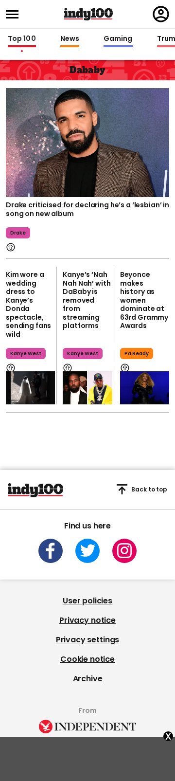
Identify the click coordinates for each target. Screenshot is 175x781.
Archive (88, 678)
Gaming (118, 39)
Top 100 (22, 39)
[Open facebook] (50, 551)
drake (18, 232)
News (69, 39)
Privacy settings (87, 639)
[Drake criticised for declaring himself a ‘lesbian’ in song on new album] (87, 141)
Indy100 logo (88, 14)
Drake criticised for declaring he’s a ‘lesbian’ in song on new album (87, 209)
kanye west (25, 353)
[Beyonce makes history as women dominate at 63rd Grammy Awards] (144, 387)
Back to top (149, 489)
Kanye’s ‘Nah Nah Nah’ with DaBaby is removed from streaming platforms (86, 300)
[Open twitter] (87, 551)
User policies (87, 600)
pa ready (136, 353)
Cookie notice (87, 659)
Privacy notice (87, 620)
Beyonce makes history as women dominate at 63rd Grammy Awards (144, 300)
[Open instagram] (124, 551)
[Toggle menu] (15, 14)
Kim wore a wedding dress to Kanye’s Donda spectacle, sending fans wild (28, 304)
